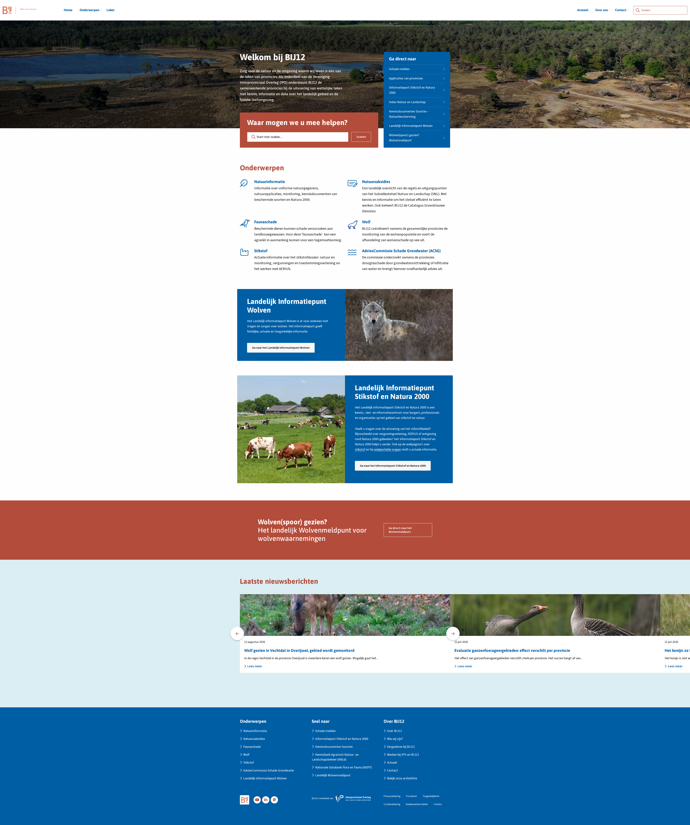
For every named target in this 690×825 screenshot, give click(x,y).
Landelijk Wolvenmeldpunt (332, 775)
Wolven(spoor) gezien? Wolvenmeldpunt (404, 138)
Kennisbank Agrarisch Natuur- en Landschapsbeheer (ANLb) (335, 757)
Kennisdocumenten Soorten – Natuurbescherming (409, 114)
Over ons (601, 10)
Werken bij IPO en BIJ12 (403, 754)
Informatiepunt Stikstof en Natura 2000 (412, 90)
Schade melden (399, 69)
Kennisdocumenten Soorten (334, 747)
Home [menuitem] (68, 10)
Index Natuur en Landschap (407, 102)
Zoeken (361, 137)
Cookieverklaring (392, 804)
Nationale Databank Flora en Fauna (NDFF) (343, 767)
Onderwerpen (89, 10)
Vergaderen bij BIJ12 (401, 747)
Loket (110, 10)
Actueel (582, 10)
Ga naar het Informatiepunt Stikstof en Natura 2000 (395, 467)
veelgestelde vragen (387, 449)
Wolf (246, 754)
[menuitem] (89, 10)
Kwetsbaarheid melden (417, 804)
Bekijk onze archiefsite (402, 778)
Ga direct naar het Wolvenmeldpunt (400, 530)
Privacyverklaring (392, 796)
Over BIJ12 (394, 731)
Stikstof (248, 762)
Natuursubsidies (254, 739)
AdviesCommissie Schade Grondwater (268, 770)
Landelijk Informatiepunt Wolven (411, 126)
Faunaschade (252, 747)
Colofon (438, 804)
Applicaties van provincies (406, 78)
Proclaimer (411, 796)
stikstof (360, 449)
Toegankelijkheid (431, 796)
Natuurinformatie (255, 731)
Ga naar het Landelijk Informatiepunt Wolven (283, 349)
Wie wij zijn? (395, 739)
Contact (620, 10)
